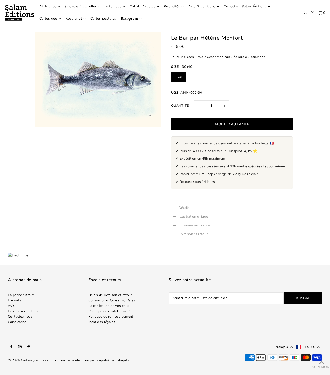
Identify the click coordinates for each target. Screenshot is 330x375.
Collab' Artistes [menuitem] (143, 6)
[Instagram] (20, 347)
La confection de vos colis (108, 306)
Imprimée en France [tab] (194, 225)
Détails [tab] (184, 207)
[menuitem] (131, 19)
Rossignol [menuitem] (73, 18)
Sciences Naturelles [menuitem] (81, 6)
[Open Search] (305, 12)
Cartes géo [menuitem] (48, 18)
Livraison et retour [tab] (193, 234)
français (282, 347)
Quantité (180, 105)
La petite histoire (21, 295)
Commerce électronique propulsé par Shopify (93, 360)
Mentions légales (101, 322)
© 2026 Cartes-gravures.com (31, 360)
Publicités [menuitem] (172, 6)
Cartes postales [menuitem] (103, 18)
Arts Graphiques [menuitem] (202, 6)
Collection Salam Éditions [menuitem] (245, 6)
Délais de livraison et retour (110, 295)
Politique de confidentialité (109, 311)
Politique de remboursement (110, 316)
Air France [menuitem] (47, 6)
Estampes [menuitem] (113, 6)
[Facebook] (11, 347)
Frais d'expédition (209, 57)
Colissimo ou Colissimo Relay (111, 300)
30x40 (179, 77)
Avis (11, 306)
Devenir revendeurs (23, 311)
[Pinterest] (28, 347)
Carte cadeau (18, 322)
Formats (14, 300)
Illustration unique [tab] (193, 216)
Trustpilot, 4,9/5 (240, 151)
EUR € (310, 347)
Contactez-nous (20, 316)
